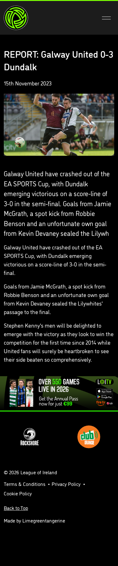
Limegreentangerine (43, 520)
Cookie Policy (18, 493)
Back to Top (16, 507)
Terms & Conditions (24, 483)
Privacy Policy (66, 483)
